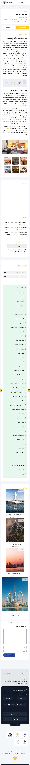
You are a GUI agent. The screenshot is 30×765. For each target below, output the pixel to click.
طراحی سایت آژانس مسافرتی (17, 751)
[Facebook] (25, 705)
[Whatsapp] (5, 705)
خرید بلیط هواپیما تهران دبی (11, 82)
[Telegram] (17, 705)
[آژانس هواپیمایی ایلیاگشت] (6, 2)
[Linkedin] (9, 705)
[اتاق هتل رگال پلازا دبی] (15, 161)
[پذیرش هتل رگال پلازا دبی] (7, 161)
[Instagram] (13, 705)
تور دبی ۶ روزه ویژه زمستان (18, 613)
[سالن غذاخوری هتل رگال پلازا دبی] (23, 161)
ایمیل (24, 651)
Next (3, 146)
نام (24, 647)
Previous (26, 146)
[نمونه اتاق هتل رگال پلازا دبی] (23, 169)
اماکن (20, 7)
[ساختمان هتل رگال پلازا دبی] (7, 169)
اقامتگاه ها (15, 7)
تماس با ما (8, 698)
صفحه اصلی (25, 7)
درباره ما (21, 698)
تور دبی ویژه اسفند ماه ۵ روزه (15, 573)
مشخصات (8, 27)
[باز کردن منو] (28, 2)
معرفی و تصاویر (22, 27)
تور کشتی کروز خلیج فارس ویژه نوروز (15, 514)
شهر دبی (7, 128)
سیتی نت (8, 751)
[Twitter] (21, 705)
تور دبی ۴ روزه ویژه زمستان (15, 544)
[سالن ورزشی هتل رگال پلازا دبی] (15, 169)
